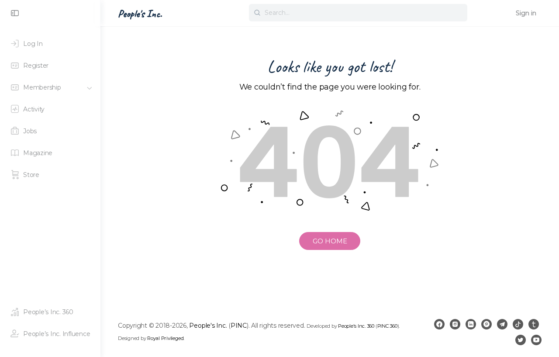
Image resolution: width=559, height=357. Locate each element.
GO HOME (330, 241)
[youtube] (536, 340)
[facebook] (439, 324)
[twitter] (520, 340)
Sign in (526, 13)
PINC (239, 325)
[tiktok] (518, 324)
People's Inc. (140, 13)
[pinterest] (486, 324)
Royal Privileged (165, 338)
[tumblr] (533, 324)
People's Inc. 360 (356, 326)
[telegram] (502, 324)
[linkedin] (471, 324)
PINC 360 (387, 326)
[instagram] (455, 324)
